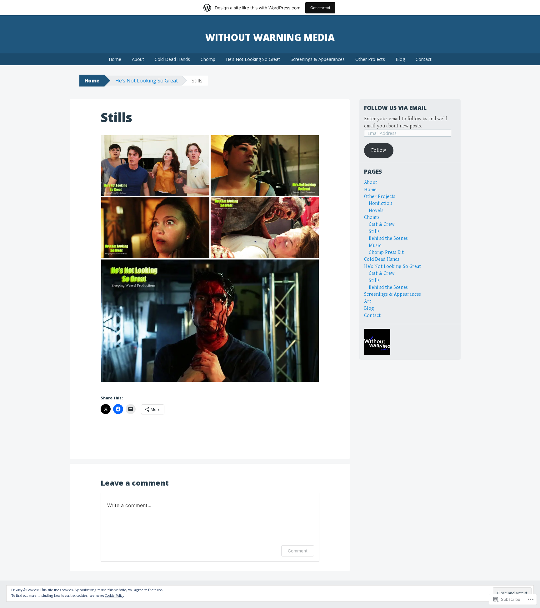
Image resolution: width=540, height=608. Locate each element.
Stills (374, 232)
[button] (155, 166)
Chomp (208, 59)
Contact (424, 59)
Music (375, 246)
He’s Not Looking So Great (253, 59)
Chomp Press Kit (386, 252)
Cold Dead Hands (172, 59)
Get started (320, 7)
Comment (298, 550)
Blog (400, 59)
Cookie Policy (114, 596)
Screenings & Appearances (318, 59)
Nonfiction (380, 203)
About (138, 59)
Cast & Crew (381, 224)
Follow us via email (395, 107)
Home (115, 59)
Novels (376, 211)
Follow (378, 150)
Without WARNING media (270, 37)
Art (367, 301)
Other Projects (370, 59)
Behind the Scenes (388, 238)
